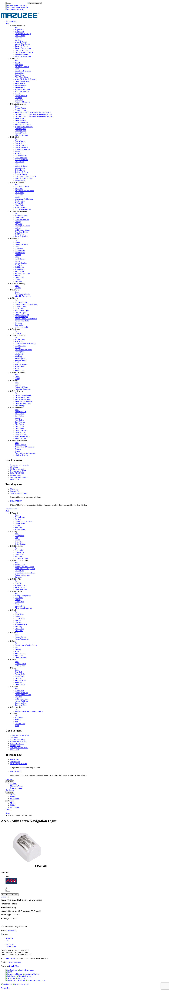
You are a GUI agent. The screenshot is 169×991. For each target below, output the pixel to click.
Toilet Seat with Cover (23, 403)
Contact (8, 809)
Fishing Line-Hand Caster (24, 567)
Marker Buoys (20, 358)
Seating (17, 379)
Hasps (17, 257)
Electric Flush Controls (23, 395)
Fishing (8, 509)
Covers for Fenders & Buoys (25, 344)
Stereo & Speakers (21, 236)
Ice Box (17, 385)
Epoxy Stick (19, 75)
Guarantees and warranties (19, 465)
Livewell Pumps (21, 42)
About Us (13, 784)
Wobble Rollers (20, 439)
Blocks (17, 242)
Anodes (17, 63)
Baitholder (18, 616)
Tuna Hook (19, 631)
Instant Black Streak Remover (25, 79)
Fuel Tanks (19, 195)
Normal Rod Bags (21, 701)
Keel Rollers (19, 420)
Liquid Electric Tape (22, 81)
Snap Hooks (19, 271)
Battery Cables (20, 143)
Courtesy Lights (20, 306)
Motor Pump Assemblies (24, 401)
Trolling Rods (20, 684)
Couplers (18, 418)
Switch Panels (20, 170)
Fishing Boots (20, 523)
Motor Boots (19, 118)
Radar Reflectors (21, 364)
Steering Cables (20, 129)
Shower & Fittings (21, 46)
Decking (18, 222)
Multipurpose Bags (22, 699)
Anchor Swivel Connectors (24, 447)
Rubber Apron (20, 529)
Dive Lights (19, 550)
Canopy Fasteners (21, 244)
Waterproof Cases (21, 387)
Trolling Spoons (20, 658)
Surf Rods (18, 682)
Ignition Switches (21, 166)
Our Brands (10, 790)
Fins (16, 538)
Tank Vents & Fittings (23, 209)
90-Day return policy (17, 469)
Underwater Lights (21, 327)
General (17, 600)
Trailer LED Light (21, 430)
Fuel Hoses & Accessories (24, 191)
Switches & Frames (22, 172)
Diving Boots (19, 517)
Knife (17, 604)
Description (5, 897)
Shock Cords (19, 370)
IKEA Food (14, 479)
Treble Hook (19, 629)
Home (8, 813)
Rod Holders (19, 234)
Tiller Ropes (19, 424)
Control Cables (20, 108)
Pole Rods (18, 678)
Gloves (17, 525)
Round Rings (19, 269)
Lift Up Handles (21, 263)
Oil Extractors (20, 201)
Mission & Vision (16, 786)
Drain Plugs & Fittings (23, 34)
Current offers (15, 491)
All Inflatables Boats (22, 294)
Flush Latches (20, 253)
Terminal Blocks (21, 174)
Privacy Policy (11, 946)
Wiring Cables (20, 180)
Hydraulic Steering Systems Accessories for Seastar (33, 114)
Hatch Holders (20, 259)
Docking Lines (20, 346)
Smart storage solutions (18, 493)
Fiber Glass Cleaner (22, 77)
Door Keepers (20, 251)
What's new (14, 489)
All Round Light (21, 302)
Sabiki (17, 651)
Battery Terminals (21, 147)
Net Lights (18, 556)
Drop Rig (18, 583)
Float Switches (20, 36)
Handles (18, 255)
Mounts (17, 377)
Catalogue (9, 792)
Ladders (18, 228)
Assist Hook (19, 614)
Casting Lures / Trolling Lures (26, 645)
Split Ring (18, 627)
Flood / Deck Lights (22, 310)
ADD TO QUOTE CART (10, 895)
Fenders (17, 348)
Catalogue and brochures (19, 477)
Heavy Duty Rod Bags (23, 695)
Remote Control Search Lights (26, 319)
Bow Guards (19, 414)
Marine (8, 21)
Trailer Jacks (19, 428)
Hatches (18, 288)
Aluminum (19, 717)
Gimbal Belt (19, 602)
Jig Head (18, 620)
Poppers (18, 649)
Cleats (17, 246)
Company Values (16, 788)
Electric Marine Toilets (23, 397)
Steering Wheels (21, 133)
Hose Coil (18, 38)
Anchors (18, 449)
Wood (17, 726)
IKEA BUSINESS (17, 473)
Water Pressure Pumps (23, 56)
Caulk (17, 69)
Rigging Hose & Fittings (24, 127)
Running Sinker (20, 585)
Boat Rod (18, 672)
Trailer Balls (19, 426)
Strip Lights (19, 325)
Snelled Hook (20, 587)
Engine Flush (19, 73)
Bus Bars (18, 153)
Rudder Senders (20, 207)
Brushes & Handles (22, 67)
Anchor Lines (20, 339)
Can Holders (19, 218)
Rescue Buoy (19, 366)
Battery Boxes (20, 141)
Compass (18, 333)
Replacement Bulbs (22, 321)
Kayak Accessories (22, 639)
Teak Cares (19, 100)
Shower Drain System (23, 48)
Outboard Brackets (21, 122)
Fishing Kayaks (20, 637)
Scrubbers (18, 98)
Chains (17, 451)
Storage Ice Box (20, 705)
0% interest (14, 467)
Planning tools (15, 475)
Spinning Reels (20, 664)
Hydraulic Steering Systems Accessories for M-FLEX (34, 116)
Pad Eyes (18, 265)
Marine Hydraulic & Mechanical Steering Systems (33, 112)
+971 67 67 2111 (10, 958)
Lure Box (18, 697)
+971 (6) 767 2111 (20, 5)
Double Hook (20, 618)
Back (7, 23)
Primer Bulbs (19, 205)
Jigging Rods (19, 676)
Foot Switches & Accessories (25, 453)
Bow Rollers (19, 416)
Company (9, 779)
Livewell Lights (20, 313)
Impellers (18, 40)
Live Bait (18, 622)
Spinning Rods (20, 680)
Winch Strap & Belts (22, 436)
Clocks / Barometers (22, 220)
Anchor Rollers (20, 445)
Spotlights (18, 323)
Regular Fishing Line (22, 575)
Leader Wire (19, 571)
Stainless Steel (20, 724)
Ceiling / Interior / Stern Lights (26, 304)
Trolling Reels (20, 666)
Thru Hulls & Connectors (24, 50)
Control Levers (20, 110)
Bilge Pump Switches (22, 149)
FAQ (7, 940)
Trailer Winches (20, 434)
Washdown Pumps (21, 54)
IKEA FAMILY (16, 501)
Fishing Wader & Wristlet (24, 521)
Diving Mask (19, 536)
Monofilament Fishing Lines (25, 573)
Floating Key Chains (22, 226)
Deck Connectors (21, 158)
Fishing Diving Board (23, 596)
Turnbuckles (19, 277)
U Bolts (17, 279)
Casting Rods (19, 674)
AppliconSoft (11, 930)
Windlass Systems (21, 455)
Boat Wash (19, 65)
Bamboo (18, 719)
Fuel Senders (19, 193)
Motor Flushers (20, 120)
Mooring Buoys (20, 360)
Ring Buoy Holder (21, 232)
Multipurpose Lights (22, 315)
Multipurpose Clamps (22, 230)
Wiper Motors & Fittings (23, 178)
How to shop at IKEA (18, 471)
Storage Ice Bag (20, 703)
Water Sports (14, 799)
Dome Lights (19, 308)
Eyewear (18, 519)
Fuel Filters (19, 189)
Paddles (17, 362)
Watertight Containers (22, 389)
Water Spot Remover (22, 102)
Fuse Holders (19, 162)
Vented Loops (20, 405)
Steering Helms (20, 131)
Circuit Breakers (21, 156)
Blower (17, 151)
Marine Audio (20, 168)
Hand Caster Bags (21, 693)
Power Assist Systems (23, 125)
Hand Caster (19, 691)
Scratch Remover (21, 96)
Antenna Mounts (21, 215)
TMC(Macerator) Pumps (24, 52)
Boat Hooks (19, 341)
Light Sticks (19, 554)
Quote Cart (18, 9)
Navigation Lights (21, 317)
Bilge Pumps (19, 32)
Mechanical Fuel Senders (24, 199)
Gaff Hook (19, 598)
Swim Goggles (20, 544)
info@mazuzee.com (21, 7)
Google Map (14, 966)
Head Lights (19, 552)
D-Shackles (19, 249)
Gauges (17, 197)
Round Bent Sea (21, 624)
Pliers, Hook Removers (23, 608)
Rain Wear (18, 527)
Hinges (17, 261)
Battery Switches (21, 145)
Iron (16, 722)
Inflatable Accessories (22, 296)
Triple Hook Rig (21, 589)
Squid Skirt (19, 655)
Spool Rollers (20, 422)
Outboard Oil (19, 203)
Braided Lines (20, 565)
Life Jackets (19, 354)
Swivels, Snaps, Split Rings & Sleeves (29, 711)
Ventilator (18, 282)
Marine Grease (20, 83)
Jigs (16, 647)
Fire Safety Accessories (23, 350)
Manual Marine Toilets (23, 399)
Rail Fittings (19, 267)
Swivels (17, 275)
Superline (18, 577)
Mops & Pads (20, 87)
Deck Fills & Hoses (22, 187)
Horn (17, 164)
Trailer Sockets (20, 432)
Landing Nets (20, 606)
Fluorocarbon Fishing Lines (25, 569)
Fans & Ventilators (21, 160)
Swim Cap (18, 542)
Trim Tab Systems (21, 135)
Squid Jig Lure (20, 653)
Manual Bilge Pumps (22, 44)
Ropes (17, 368)
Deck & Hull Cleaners (23, 71)
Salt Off (17, 94)
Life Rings (18, 356)
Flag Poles (18, 224)
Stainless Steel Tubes (22, 273)
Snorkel (17, 540)
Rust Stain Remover (22, 92)
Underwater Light (21, 558)
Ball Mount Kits (20, 412)
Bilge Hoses (19, 30)
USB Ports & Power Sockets (25, 176)
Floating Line (19, 352)
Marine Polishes (20, 85)
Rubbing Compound (22, 89)
